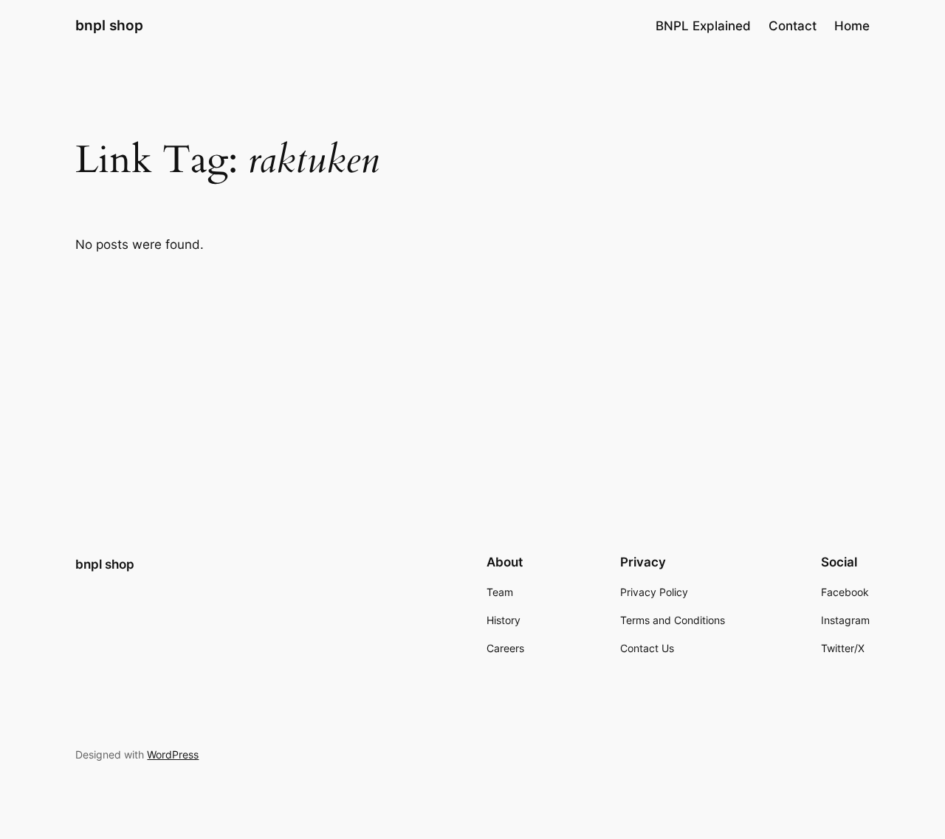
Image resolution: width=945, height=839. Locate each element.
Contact (793, 25)
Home (852, 25)
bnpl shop (109, 25)
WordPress (173, 754)
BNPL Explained (703, 25)
